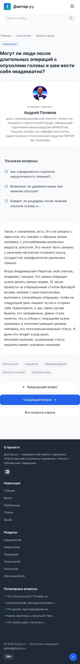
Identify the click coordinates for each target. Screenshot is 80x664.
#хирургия (31, 363)
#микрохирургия (55, 363)
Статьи (8, 512)
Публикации (12, 505)
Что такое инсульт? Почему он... (28, 596)
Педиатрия (11, 554)
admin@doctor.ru (15, 648)
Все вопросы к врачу (40, 412)
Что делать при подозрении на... (28, 609)
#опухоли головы (14, 372)
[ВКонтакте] (7, 471)
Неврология (12, 547)
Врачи (8, 497)
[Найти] (71, 18)
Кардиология (12, 540)
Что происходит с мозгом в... (26, 622)
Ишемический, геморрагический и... (31, 602)
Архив (8, 519)
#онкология (10, 363)
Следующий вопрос (37, 400)
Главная (5, 35)
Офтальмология (14, 576)
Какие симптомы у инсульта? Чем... (31, 615)
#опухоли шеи (41, 372)
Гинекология (12, 561)
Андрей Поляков (40, 112)
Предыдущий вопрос (42, 387)
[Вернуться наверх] (73, 657)
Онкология (24, 35)
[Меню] (72, 6)
